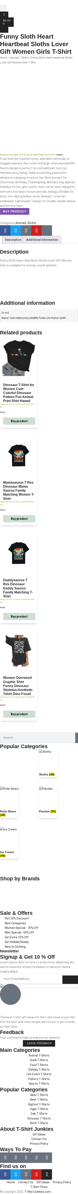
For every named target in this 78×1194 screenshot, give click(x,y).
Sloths (25, 57)
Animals (14, 57)
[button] (3, 8)
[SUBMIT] (70, 979)
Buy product (14, 211)
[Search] (76, 738)
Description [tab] (13, 239)
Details (59, 154)
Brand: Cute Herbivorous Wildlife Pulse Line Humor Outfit (33, 317)
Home (3, 57)
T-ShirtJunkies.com (38, 1191)
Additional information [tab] (42, 239)
